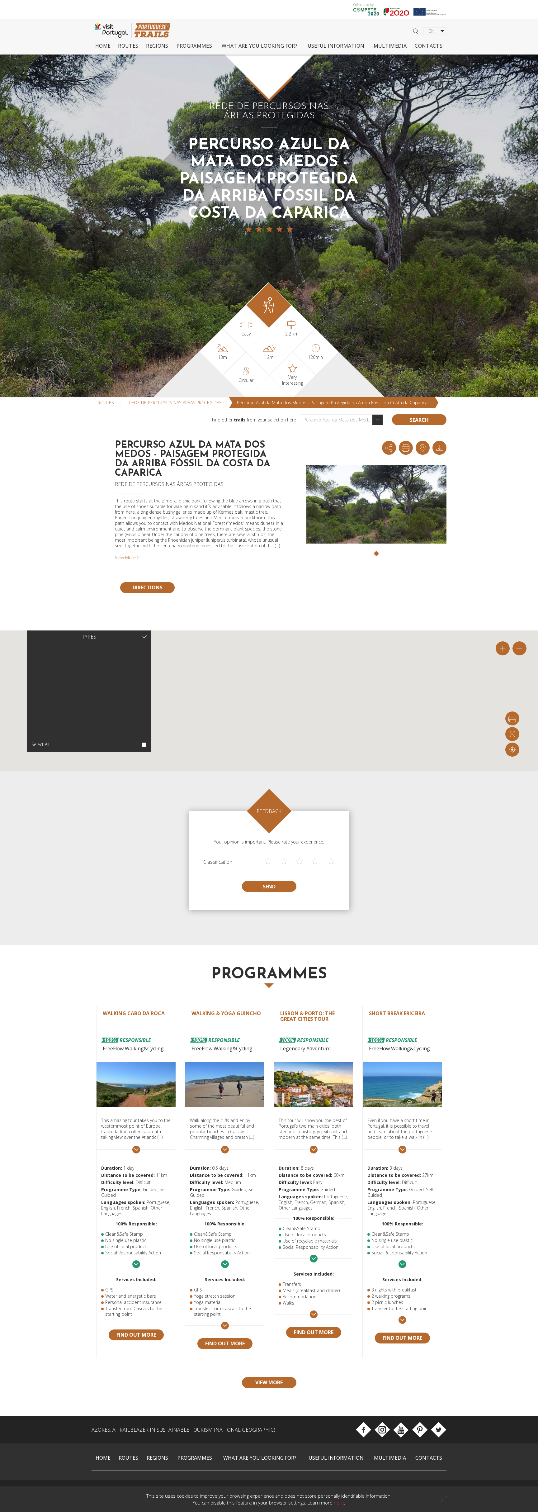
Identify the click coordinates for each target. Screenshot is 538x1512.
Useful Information (336, 45)
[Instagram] (382, 1430)
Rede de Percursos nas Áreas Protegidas (175, 403)
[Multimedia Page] (439, 448)
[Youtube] (401, 1430)
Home (103, 45)
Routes (128, 45)
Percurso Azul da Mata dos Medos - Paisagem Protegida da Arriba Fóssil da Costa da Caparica (332, 403)
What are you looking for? (259, 45)
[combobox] (342, 419)
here (339, 1503)
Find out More (136, 1334)
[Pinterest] (420, 1430)
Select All (40, 744)
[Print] (406, 448)
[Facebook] (363, 1430)
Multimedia (390, 45)
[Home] (152, 30)
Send (269, 886)
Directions (148, 587)
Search (419, 419)
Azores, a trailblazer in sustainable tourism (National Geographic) (183, 1429)
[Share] (389, 448)
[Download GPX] (423, 448)
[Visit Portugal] (113, 30)
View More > (127, 557)
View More (269, 1382)
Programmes (194, 45)
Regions (157, 45)
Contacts (428, 45)
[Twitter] (438, 1430)
